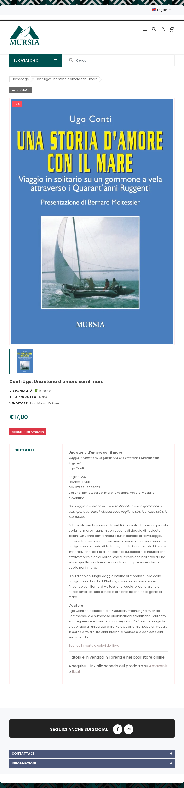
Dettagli (24, 450)
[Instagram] (128, 729)
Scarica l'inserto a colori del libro (94, 645)
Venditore (18, 403)
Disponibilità (20, 390)
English (162, 10)
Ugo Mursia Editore (44, 403)
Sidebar (22, 90)
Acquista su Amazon (28, 431)
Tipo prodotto (22, 397)
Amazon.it (158, 666)
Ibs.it (76, 671)
